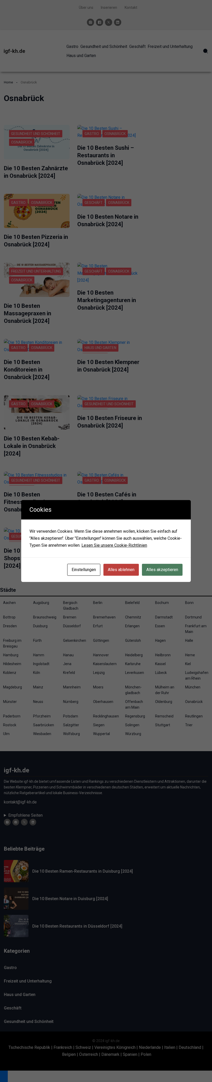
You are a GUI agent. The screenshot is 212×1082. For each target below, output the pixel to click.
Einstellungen (84, 569)
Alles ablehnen (121, 569)
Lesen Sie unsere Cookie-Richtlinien (114, 545)
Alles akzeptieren (162, 569)
